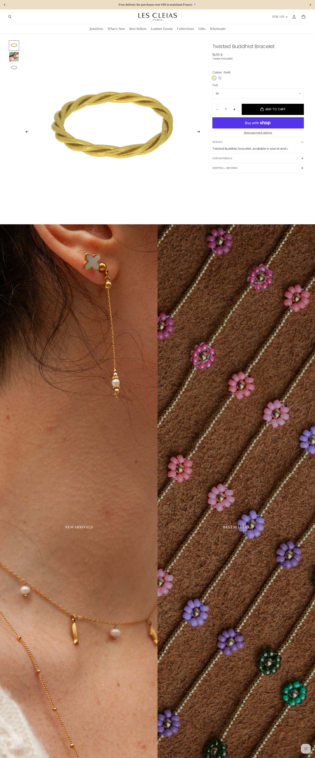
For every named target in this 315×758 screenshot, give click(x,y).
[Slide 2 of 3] (14, 56)
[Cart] (303, 16)
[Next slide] (310, 4)
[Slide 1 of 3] (14, 45)
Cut (215, 85)
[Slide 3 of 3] (14, 68)
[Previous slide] (4, 4)
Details (217, 142)
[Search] (10, 16)
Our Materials (222, 158)
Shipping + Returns (224, 168)
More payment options (258, 132)
